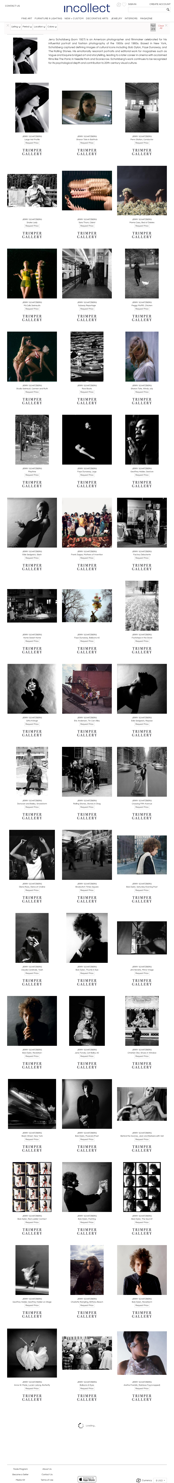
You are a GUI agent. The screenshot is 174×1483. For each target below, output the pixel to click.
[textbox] (147, 9)
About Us (46, 1469)
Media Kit (20, 1480)
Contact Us (12, 6)
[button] (119, 5)
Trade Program (20, 1469)
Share (29, 129)
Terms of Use (47, 1480)
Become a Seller (20, 1474)
